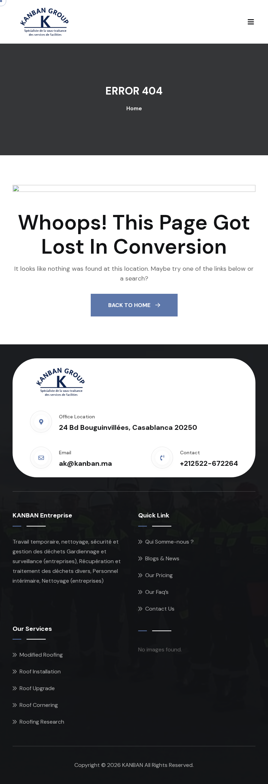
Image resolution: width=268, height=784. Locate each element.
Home (134, 108)
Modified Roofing (41, 654)
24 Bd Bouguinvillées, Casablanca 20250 (128, 427)
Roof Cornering (39, 705)
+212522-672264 (209, 463)
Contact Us (159, 608)
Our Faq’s (157, 592)
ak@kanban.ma (85, 463)
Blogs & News (162, 558)
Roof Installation (40, 671)
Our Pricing (159, 575)
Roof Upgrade (37, 688)
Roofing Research (42, 721)
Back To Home (130, 305)
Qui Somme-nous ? (169, 541)
